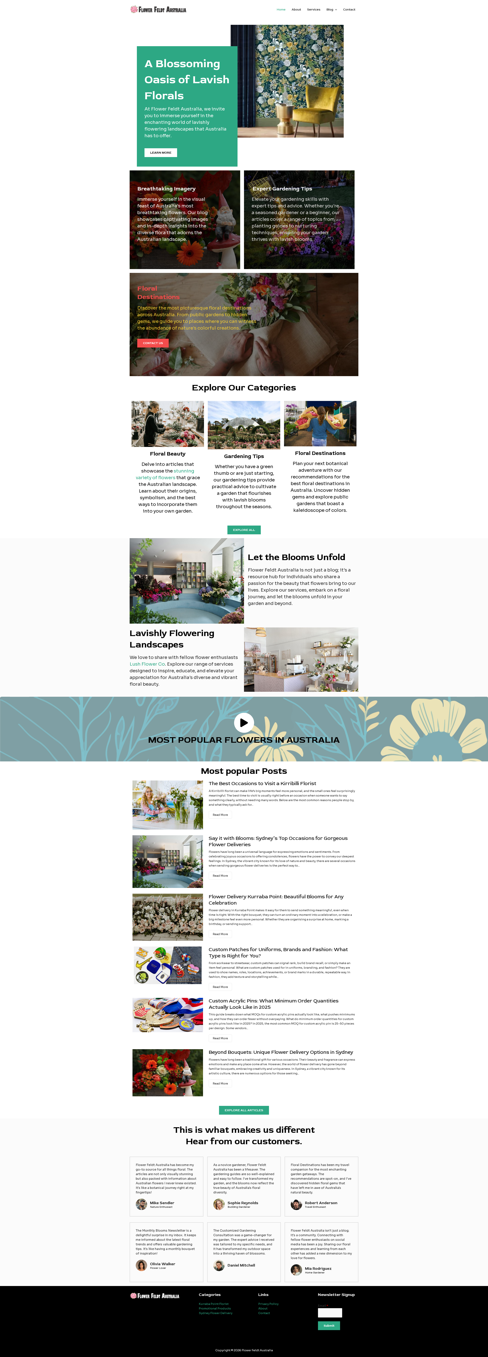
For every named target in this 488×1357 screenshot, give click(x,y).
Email (323, 1306)
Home (281, 9)
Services (313, 9)
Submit (329, 1326)
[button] (335, 9)
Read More (220, 815)
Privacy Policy (268, 1304)
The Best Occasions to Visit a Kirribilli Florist (262, 783)
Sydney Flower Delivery (215, 1313)
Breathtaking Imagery (166, 188)
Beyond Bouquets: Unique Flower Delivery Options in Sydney (281, 1052)
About (296, 9)
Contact (349, 9)
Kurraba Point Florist (214, 1304)
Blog (330, 9)
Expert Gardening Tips (282, 188)
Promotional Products (215, 1308)
